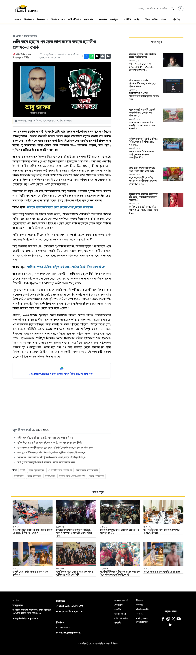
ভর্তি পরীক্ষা (73, 20)
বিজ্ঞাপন (139, 601)
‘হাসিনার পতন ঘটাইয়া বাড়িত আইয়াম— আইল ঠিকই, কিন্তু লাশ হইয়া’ (66, 267)
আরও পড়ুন (156, 42)
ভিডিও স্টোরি (151, 20)
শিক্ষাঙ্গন (28, 20)
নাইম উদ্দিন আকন (23, 54)
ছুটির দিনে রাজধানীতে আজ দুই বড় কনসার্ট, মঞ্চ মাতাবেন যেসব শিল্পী (49, 443)
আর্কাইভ (163, 8)
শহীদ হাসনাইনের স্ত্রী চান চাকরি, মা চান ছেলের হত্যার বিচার (45, 438)
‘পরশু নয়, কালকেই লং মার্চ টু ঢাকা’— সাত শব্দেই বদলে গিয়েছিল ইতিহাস (51, 457)
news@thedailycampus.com (69, 611)
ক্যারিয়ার (139, 605)
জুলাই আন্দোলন (34, 476)
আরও (163, 20)
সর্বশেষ (18, 20)
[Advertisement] (62, 403)
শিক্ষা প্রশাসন (57, 20)
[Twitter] (97, 56)
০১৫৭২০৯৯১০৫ (62, 606)
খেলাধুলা (114, 20)
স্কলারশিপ (103, 20)
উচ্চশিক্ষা (41, 20)
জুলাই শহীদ (19, 476)
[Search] (172, 8)
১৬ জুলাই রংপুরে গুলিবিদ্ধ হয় (60, 470)
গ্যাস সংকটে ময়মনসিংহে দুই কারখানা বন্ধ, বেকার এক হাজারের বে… (142, 113)
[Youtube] (178, 619)
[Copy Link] (102, 56)
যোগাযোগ (118, 605)
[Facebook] (86, 56)
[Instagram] (168, 619)
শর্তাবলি (117, 623)
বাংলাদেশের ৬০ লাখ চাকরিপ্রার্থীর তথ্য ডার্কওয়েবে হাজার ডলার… (142, 83)
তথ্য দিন (117, 609)
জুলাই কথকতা (31, 36)
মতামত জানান (120, 614)
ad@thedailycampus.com (68, 633)
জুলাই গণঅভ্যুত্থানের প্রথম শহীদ (72, 476)
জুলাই (22, 470)
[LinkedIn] (170, 625)
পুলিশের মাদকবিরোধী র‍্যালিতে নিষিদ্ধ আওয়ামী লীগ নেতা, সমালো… (143, 142)
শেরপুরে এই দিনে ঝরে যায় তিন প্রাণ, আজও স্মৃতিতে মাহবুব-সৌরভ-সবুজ (51, 452)
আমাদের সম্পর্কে (121, 601)
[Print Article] (108, 56)
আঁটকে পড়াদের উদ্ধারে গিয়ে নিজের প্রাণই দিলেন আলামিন (60, 207)
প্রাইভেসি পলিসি (121, 618)
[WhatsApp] (91, 56)
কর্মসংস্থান (89, 20)
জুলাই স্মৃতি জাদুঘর (36, 470)
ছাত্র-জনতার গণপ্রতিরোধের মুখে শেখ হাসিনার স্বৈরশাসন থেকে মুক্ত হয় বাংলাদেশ (55, 448)
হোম (18, 36)
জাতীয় (137, 20)
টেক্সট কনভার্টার (142, 609)
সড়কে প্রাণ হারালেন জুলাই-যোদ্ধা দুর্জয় (161, 572)
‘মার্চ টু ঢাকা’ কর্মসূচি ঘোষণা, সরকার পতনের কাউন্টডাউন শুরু (46, 462)
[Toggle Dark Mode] (181, 8)
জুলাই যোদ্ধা (50, 476)
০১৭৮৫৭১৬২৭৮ (77, 606)
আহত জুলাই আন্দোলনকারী (87, 470)
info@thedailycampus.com (25, 619)
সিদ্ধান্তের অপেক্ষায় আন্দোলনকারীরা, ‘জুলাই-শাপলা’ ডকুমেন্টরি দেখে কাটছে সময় (74, 533)
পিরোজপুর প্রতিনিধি (21, 58)
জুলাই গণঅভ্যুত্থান (96, 476)
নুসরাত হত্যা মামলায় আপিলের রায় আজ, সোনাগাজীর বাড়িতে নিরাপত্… (143, 197)
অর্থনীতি (127, 20)
